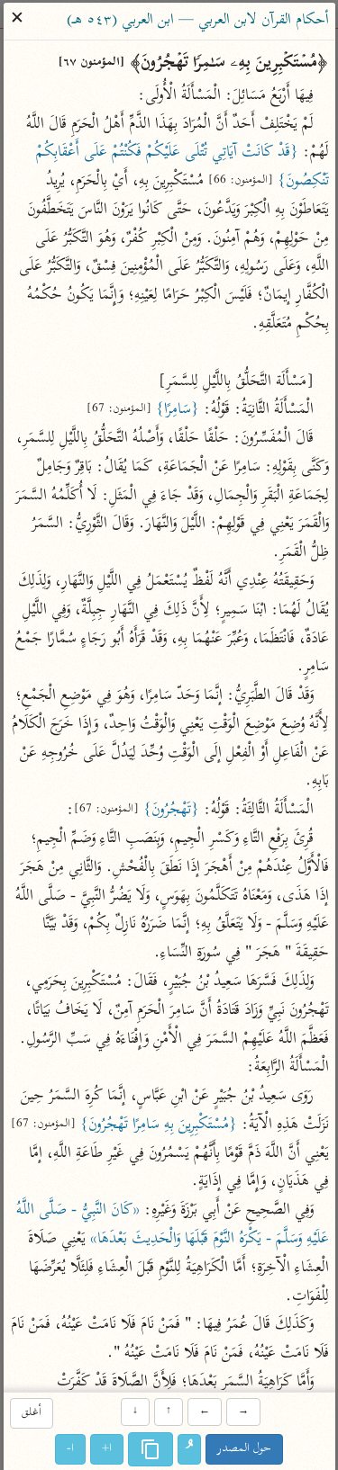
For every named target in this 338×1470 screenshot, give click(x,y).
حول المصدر (244, 1449)
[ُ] (189, 1449)
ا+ (107, 1449)
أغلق (31, 1413)
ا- (70, 1449)
